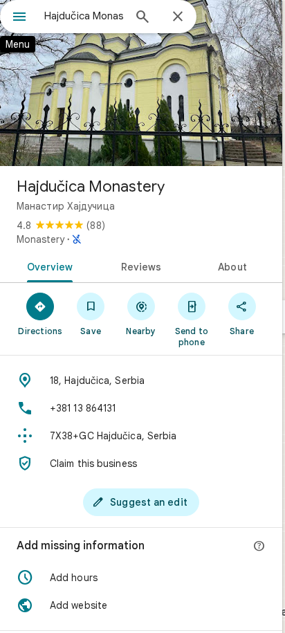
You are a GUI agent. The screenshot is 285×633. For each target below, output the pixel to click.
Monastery (40, 239)
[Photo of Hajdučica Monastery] (141, 83)
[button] (141, 577)
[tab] (47, 265)
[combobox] (83, 16)
